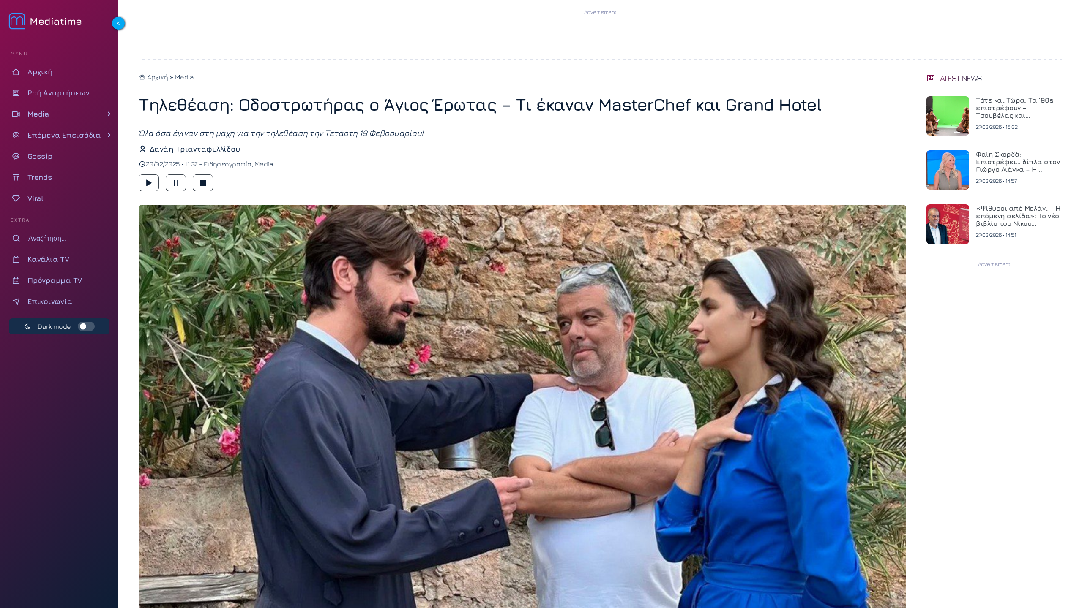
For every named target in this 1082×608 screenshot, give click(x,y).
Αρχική (157, 77)
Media (184, 77)
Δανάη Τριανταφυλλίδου (195, 148)
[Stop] (203, 182)
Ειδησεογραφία (228, 164)
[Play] (149, 182)
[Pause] (176, 182)
